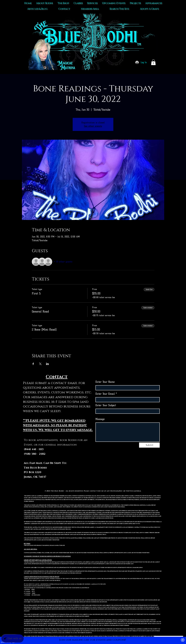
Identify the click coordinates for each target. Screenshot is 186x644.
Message (100, 419)
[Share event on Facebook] (33, 364)
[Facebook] (127, 472)
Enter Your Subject (105, 405)
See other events (93, 126)
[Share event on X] (40, 364)
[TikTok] (122, 472)
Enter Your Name (105, 382)
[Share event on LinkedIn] (47, 364)
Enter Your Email (105, 394)
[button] (153, 62)
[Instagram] (133, 472)
